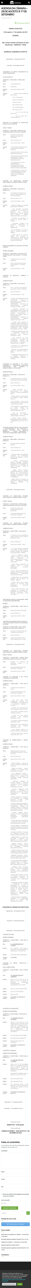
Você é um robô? (5, 1200)
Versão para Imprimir (23, 23)
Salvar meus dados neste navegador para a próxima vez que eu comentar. (16, 1195)
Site (2, 1186)
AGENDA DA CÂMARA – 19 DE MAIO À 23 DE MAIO (14, 1242)
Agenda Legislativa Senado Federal (10, 1245)
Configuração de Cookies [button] (9, 1284)
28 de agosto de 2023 (6, 17)
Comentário (4, 1151)
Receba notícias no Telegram (16, 1224)
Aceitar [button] (19, 1284)
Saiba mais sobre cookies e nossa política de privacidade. (13, 1280)
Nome (3, 1172)
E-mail (3, 1179)
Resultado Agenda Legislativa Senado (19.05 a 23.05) (14, 1239)
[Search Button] (28, 1213)
